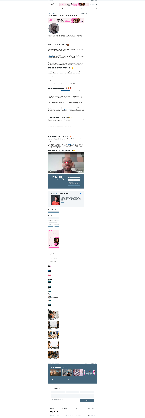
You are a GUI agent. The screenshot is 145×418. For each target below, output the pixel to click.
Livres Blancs (57, 8)
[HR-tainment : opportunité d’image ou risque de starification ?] (55, 372)
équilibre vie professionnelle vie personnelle (68, 109)
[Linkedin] (92, 415)
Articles (49, 13)
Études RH (63, 8)
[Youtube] (96, 4)
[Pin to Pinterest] (83, 13)
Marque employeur (52, 13)
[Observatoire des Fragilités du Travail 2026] (49, 266)
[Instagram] (93, 4)
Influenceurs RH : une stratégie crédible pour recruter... (66, 379)
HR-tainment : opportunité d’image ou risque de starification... (55, 379)
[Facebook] (90, 4)
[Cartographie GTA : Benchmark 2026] (49, 275)
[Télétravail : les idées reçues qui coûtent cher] (49, 296)
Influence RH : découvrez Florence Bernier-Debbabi (89, 379)
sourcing (58, 108)
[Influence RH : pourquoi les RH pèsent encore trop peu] (78, 372)
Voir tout (49, 265)
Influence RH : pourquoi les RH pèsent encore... (78, 379)
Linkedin (53, 363)
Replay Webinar (84, 8)
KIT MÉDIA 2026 (92, 0)
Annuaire (76, 8)
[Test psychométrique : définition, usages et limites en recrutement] (53, 344)
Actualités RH (50, 8)
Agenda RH (71, 8)
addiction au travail (71, 144)
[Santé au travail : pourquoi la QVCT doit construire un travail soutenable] (53, 324)
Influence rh (50, 363)
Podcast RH (90, 8)
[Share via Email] (86, 13)
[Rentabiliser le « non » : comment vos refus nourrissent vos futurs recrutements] (49, 305)
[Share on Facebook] (81, 13)
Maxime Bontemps (56, 363)
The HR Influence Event (55, 261)
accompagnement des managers (65, 90)
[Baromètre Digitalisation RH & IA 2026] (49, 271)
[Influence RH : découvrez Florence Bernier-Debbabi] (89, 372)
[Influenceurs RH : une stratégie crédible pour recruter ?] (67, 372)
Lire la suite (62, 202)
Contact (96, 0)
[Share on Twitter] (82, 13)
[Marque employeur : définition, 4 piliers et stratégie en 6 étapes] (53, 334)
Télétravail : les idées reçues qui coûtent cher (53, 297)
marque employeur (51, 56)
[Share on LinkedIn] (93, 363)
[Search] (96, 9)
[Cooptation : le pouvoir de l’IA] (49, 300)
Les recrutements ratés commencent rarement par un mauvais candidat (53, 259)
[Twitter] (92, 4)
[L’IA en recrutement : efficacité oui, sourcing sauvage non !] (49, 291)
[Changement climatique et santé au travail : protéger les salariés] (49, 287)
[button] (51, 380)
